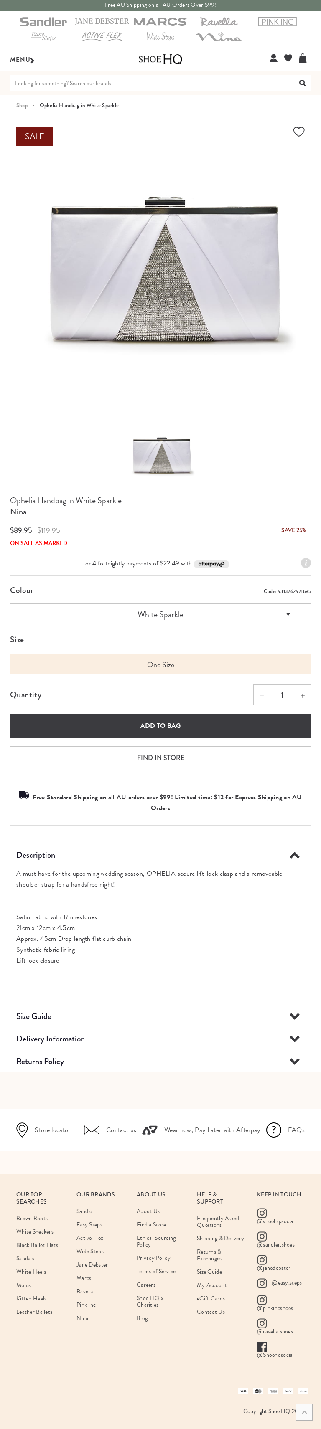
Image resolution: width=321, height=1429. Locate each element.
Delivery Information (50, 1039)
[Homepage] (160, 59)
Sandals (25, 1258)
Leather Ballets (34, 1311)
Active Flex (89, 1238)
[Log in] (274, 58)
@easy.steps (286, 1282)
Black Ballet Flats (37, 1245)
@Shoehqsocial (275, 1354)
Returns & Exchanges (209, 1255)
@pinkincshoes (275, 1308)
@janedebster (273, 1268)
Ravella (85, 1291)
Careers (146, 1284)
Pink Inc (86, 1304)
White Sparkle (160, 614)
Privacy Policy (154, 1258)
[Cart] (305, 58)
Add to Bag (160, 726)
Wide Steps (90, 1251)
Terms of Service (156, 1271)
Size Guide (33, 1016)
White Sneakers (35, 1231)
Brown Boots (32, 1218)
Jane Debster (92, 1264)
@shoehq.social (276, 1221)
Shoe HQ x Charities (150, 1301)
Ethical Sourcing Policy (156, 1241)
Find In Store (160, 758)
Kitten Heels (31, 1298)
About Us (148, 1211)
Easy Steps (89, 1224)
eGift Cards (211, 1298)
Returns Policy (40, 1061)
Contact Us (211, 1311)
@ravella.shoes (275, 1331)
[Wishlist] (288, 58)
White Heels (31, 1271)
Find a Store (151, 1224)
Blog (142, 1318)
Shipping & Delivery (220, 1238)
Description (35, 855)
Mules (23, 1285)
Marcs (83, 1278)
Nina (18, 512)
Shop (22, 105)
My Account (212, 1285)
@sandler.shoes (276, 1244)
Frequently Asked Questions (218, 1221)
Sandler (85, 1211)
